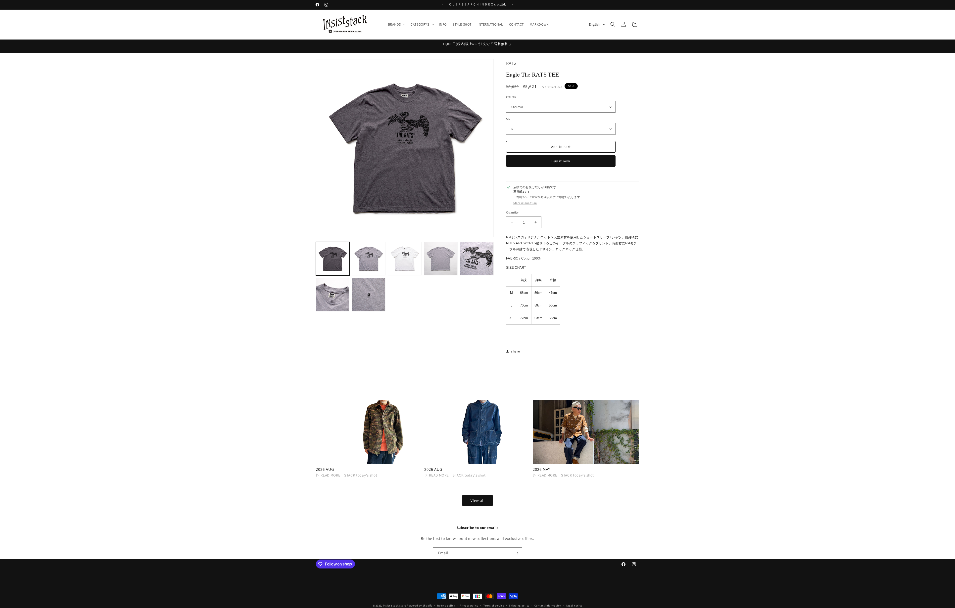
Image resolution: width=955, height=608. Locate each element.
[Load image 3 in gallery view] (405, 258)
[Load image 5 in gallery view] (477, 258)
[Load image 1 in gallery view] (332, 258)
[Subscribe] (516, 553)
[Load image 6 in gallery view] (332, 294)
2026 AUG (325, 469)
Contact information (547, 605)
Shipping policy (519, 605)
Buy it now (560, 161)
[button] (396, 24)
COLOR (511, 97)
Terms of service (493, 605)
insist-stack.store (394, 605)
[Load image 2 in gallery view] (368, 258)
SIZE (509, 119)
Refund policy (446, 605)
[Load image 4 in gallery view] (441, 258)
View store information (525, 203)
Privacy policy (469, 605)
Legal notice (574, 605)
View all (478, 500)
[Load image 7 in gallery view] (368, 294)
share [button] (515, 351)
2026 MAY (541, 469)
